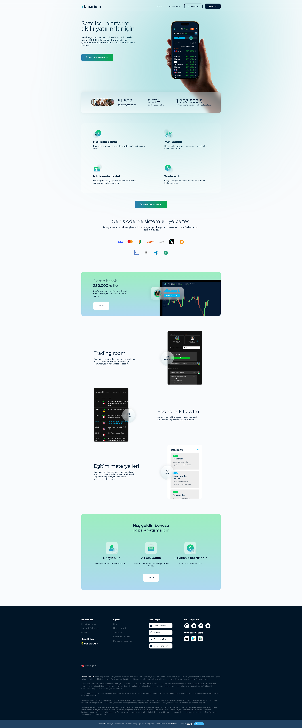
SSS (115, 624)
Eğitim (160, 6)
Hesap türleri (119, 628)
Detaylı (189, 724)
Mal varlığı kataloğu (122, 641)
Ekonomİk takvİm (121, 637)
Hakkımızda (174, 6)
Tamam (199, 724)
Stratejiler (117, 632)
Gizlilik (84, 632)
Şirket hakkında (88, 624)
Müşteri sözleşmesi (90, 628)
